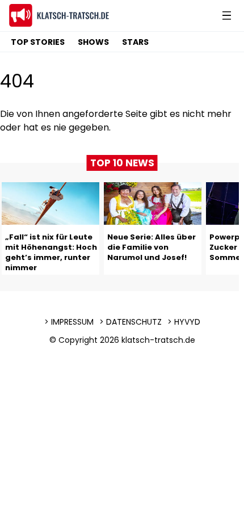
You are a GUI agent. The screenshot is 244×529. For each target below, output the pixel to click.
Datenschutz (134, 322)
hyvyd (187, 322)
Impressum (72, 322)
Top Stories (38, 42)
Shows (93, 42)
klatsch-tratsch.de (158, 340)
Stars (135, 42)
